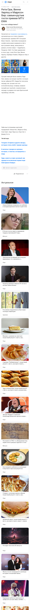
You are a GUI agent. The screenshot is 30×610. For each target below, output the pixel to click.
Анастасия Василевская (14, 27)
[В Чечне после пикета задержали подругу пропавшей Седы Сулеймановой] (15, 225)
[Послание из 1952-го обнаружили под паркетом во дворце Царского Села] (15, 435)
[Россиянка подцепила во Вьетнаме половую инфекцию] (15, 304)
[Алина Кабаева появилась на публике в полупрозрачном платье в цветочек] (15, 199)
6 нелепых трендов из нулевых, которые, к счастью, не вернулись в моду (13, 151)
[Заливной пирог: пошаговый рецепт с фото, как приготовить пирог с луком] (15, 514)
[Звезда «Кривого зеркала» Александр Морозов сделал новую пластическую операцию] (15, 409)
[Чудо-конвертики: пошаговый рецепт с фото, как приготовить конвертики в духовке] (15, 383)
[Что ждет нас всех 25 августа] (15, 540)
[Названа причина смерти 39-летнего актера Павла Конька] (15, 278)
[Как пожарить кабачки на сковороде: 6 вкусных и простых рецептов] (15, 461)
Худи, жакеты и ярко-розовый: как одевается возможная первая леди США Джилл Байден (13, 160)
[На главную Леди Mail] (9, 2)
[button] (5, 63)
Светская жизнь (16, 6)
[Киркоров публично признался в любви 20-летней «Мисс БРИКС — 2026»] (15, 592)
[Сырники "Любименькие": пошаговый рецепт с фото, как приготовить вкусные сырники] (15, 356)
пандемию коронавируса (18, 34)
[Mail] (6, 2)
